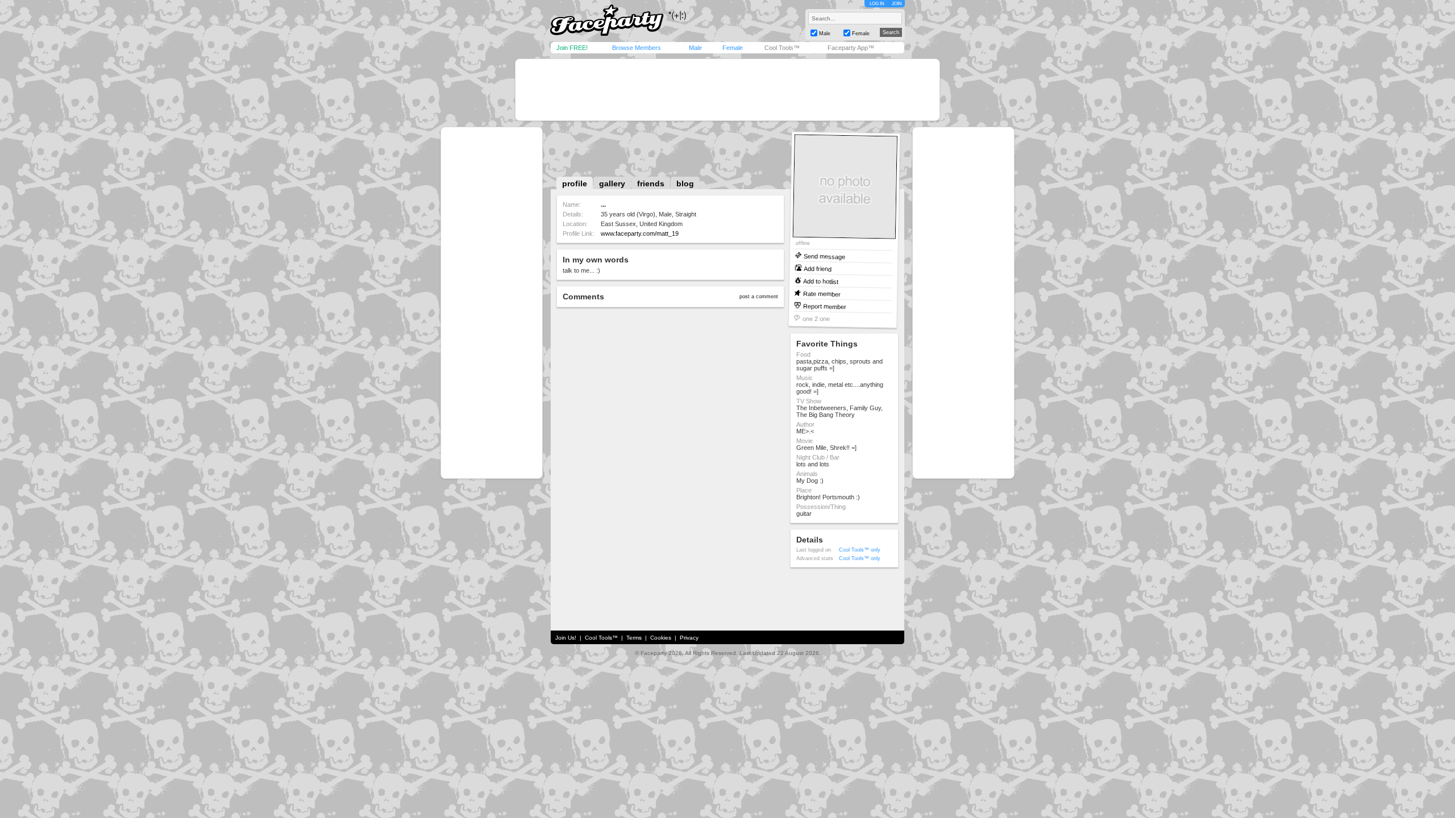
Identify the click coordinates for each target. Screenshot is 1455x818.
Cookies (660, 638)
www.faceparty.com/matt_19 (640, 233)
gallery (612, 183)
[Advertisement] (727, 89)
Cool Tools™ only (859, 550)
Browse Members (636, 47)
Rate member (822, 293)
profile (574, 183)
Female (732, 47)
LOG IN (877, 3)
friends (650, 183)
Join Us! (565, 638)
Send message (824, 256)
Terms (634, 638)
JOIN (897, 3)
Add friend (818, 268)
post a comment (758, 296)
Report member (824, 306)
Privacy (689, 638)
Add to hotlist (820, 281)
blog (685, 183)
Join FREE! (572, 47)
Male (695, 47)
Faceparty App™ (851, 47)
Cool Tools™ (782, 47)
